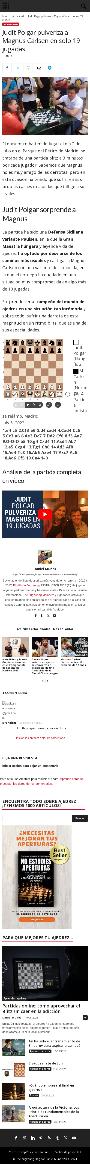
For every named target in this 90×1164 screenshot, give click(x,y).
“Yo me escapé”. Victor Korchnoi (29, 1152)
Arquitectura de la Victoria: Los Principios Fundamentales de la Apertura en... (54, 1111)
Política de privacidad (67, 1152)
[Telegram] (49, 67)
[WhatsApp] (28, 67)
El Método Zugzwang (26, 585)
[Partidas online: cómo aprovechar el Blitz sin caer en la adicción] (45, 973)
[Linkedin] (32, 1138)
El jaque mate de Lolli (46, 1063)
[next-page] (47, 681)
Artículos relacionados (33, 629)
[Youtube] (54, 616)
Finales (34, 1095)
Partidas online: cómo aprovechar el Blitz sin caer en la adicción (41, 1008)
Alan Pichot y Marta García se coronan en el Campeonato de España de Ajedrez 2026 (14, 665)
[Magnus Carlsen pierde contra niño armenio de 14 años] (74, 647)
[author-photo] (45, 557)
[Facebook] (7, 67)
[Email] (38, 67)
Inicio (5, 16)
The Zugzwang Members (38, 595)
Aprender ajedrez (14, 998)
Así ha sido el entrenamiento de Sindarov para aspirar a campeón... (57, 1043)
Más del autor (63, 629)
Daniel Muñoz (45, 568)
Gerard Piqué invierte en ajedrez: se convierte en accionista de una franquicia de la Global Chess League (45, 666)
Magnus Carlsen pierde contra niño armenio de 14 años (73, 662)
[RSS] (49, 1138)
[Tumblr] (42, 616)
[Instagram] (24, 1138)
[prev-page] (42, 681)
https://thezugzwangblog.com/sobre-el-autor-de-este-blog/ (45, 574)
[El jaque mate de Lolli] (13, 1069)
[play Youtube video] (45, 514)
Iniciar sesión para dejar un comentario (40, 738)
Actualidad (18, 16)
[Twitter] (17, 67)
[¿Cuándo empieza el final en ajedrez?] (13, 1091)
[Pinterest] (41, 1138)
